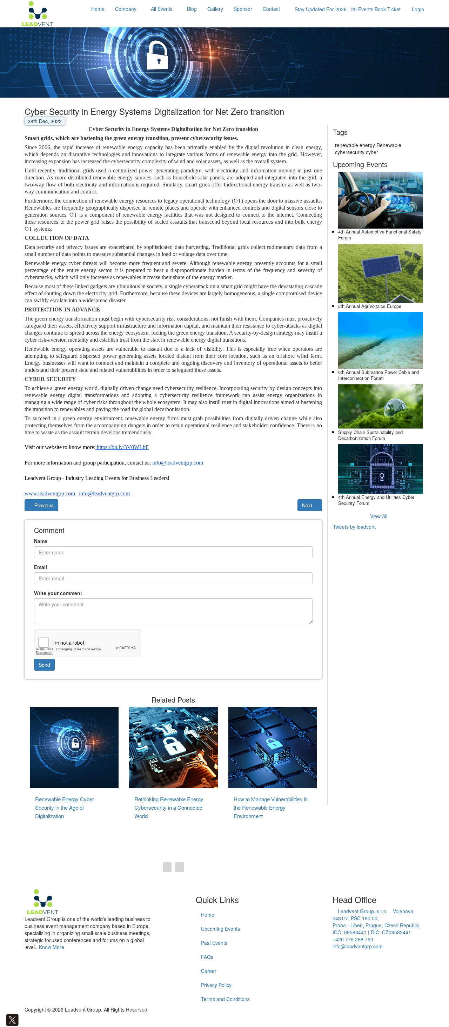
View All (378, 515)
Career (208, 970)
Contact (271, 8)
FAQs (207, 956)
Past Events (214, 942)
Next (308, 505)
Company (125, 8)
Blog (192, 8)
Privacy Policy (216, 984)
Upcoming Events (220, 928)
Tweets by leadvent (354, 526)
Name (40, 541)
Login (418, 9)
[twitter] (12, 1019)
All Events (162, 8)
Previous (43, 505)
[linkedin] (23, 1019)
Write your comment (58, 593)
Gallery (215, 8)
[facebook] (2, 1019)
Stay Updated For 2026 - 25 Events (348, 9)
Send (44, 664)
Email (40, 567)
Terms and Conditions (225, 998)
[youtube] (33, 1019)
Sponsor (243, 8)
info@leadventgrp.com (358, 946)
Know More (51, 946)
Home (98, 8)
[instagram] (28, 1019)
